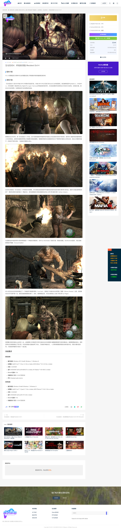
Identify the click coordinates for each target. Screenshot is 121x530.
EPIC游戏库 (55, 515)
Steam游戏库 (55, 512)
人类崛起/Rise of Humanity (31, 437)
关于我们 (34, 512)
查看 (115, 42)
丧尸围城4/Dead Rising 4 (96, 127)
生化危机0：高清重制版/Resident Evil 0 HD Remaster (70, 417)
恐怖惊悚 (25, 62)
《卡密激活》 (113, 276)
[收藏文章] (71, 407)
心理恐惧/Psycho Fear (71, 437)
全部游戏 (39, 10)
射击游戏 (20, 62)
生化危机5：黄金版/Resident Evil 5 (13, 417)
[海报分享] (81, 407)
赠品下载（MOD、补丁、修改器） (103, 38)
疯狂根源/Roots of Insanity (96, 142)
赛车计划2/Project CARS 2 (10, 450)
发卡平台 (113, 270)
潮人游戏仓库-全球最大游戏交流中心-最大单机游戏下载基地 (22, 10)
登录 (49, 470)
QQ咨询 (103, 57)
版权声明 (34, 515)
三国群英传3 (69, 450)
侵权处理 (34, 517)
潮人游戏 (11, 406)
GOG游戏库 (55, 517)
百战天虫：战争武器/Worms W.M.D (99, 111)
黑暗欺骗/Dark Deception (51, 450)
